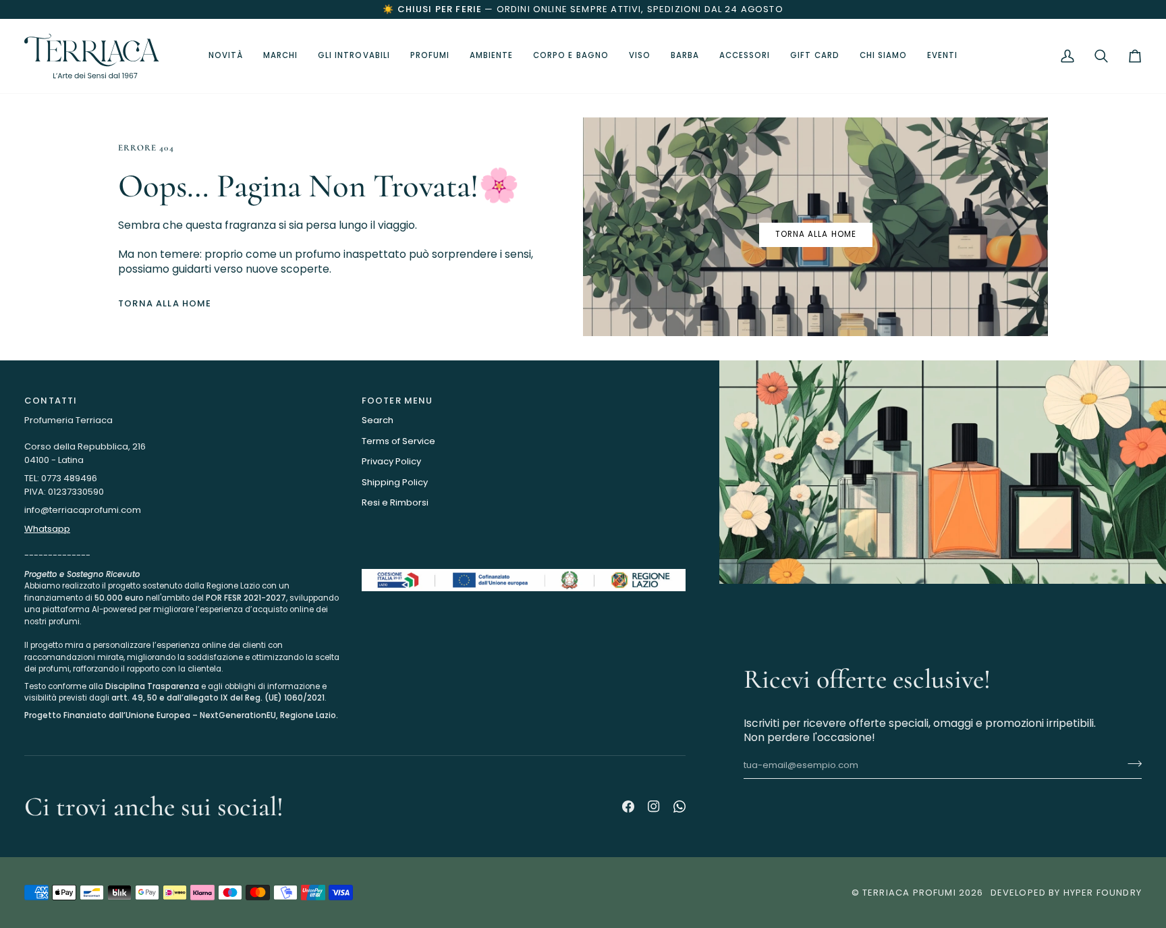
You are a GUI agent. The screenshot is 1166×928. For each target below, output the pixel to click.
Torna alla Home (165, 303)
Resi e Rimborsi (395, 502)
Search (377, 420)
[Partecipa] (1130, 764)
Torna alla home (815, 234)
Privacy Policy (391, 461)
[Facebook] (628, 806)
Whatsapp (47, 528)
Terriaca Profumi (909, 892)
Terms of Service (398, 441)
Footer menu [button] (397, 400)
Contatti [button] (50, 400)
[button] (354, 56)
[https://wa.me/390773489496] (679, 806)
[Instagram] (654, 806)
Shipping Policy (395, 482)
